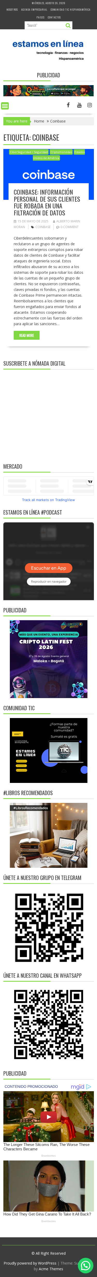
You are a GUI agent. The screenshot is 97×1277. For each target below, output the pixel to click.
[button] (85, 1265)
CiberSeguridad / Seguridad (29, 152)
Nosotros (12, 9)
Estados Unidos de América (59, 155)
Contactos (54, 17)
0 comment (70, 227)
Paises (40, 17)
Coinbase (42, 227)
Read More (26, 335)
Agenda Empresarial (34, 9)
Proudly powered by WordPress (30, 1263)
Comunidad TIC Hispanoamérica (71, 9)
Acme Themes (51, 1268)
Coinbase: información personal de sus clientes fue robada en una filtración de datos (47, 202)
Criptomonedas (61, 152)
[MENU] (5, 106)
